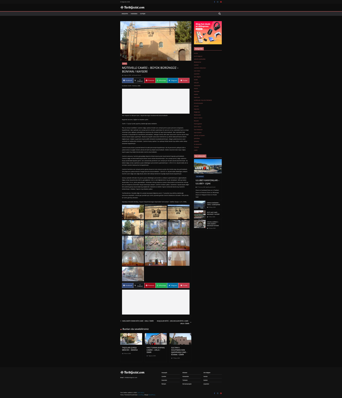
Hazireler (196, 91)
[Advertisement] (156, 101)
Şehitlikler (197, 138)
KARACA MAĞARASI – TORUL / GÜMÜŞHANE (213, 203)
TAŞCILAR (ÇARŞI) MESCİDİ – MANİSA (130, 348)
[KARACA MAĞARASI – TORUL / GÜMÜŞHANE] (200, 205)
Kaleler (196, 94)
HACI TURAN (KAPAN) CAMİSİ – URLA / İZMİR (156, 349)
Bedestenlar (197, 62)
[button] (133, 212)
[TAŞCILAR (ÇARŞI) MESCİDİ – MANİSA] (131, 334)
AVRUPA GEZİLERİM (199, 59)
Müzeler (196, 121)
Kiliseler (196, 106)
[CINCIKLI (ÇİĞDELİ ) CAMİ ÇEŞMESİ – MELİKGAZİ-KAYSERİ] (200, 225)
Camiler (124, 63)
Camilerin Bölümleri (200, 68)
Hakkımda (134, 14)
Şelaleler (196, 141)
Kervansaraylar (198, 103)
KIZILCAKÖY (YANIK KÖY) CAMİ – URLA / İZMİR (138, 321)
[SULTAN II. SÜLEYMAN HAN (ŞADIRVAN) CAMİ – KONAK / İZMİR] (180, 334)
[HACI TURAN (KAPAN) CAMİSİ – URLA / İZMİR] (156, 334)
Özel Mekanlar (198, 129)
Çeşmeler (197, 74)
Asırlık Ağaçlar (198, 56)
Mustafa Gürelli (137, 75)
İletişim (142, 14)
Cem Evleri (197, 71)
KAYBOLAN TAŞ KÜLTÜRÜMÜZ (203, 100)
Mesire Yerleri (198, 118)
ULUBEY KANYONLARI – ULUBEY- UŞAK (207, 182)
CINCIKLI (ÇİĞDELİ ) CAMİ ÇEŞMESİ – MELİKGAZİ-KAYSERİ (213, 223)
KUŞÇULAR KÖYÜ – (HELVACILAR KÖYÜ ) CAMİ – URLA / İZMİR (173, 322)
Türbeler (196, 147)
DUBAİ (196, 80)
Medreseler (197, 115)
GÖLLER (196, 82)
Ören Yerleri (197, 127)
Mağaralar (197, 112)
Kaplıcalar (197, 97)
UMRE (196, 150)
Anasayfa (125, 14)
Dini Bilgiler (197, 77)
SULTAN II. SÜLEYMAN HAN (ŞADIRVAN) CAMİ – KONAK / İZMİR (179, 351)
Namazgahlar (198, 124)
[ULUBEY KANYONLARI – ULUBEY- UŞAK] (208, 166)
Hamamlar (197, 85)
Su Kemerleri (198, 144)
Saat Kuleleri (198, 132)
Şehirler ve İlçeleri (199, 135)
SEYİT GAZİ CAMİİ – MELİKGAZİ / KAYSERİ (213, 213)
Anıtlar (196, 53)
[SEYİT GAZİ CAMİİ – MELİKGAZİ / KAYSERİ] (200, 214)
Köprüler (196, 109)
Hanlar (196, 88)
